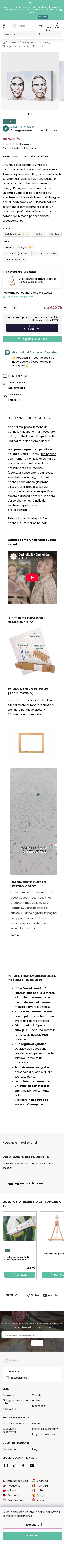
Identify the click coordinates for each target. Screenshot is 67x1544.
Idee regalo (39, 1405)
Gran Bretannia (16, 1500)
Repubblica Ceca (17, 1480)
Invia (37, 1343)
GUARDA (43, 17)
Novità (36, 1400)
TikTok (14, 935)
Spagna (41, 1495)
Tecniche (8, 1395)
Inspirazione (10, 1408)
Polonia (11, 1490)
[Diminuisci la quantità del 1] (5, 307)
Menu (4, 28)
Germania (13, 1495)
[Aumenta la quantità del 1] (14, 307)
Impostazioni (32, 1525)
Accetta (32, 1535)
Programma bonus (43, 1434)
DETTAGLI (22, 1274)
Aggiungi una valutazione (25, 1183)
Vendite (37, 1395)
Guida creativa (11, 1449)
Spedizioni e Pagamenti (10, 1430)
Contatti (37, 1423)
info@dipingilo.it (20, 1377)
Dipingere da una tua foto (15, 1402)
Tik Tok (35, 1295)
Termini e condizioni (15, 1423)
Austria (41, 1500)
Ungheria (42, 1480)
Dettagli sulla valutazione (19, 148)
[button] (28, 114)
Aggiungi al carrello (35, 339)
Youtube (53, 1295)
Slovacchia (13, 1485)
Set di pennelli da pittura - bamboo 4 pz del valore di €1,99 (38, 280)
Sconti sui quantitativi (45, 1428)
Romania (42, 1485)
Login (41, 26)
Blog (34, 1449)
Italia (40, 1490)
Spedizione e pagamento (20, 296)
